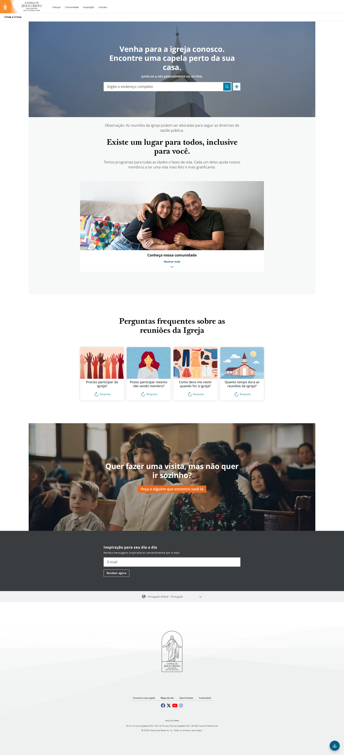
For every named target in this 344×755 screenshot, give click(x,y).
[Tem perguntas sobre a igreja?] (335, 746)
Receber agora (116, 573)
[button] (102, 373)
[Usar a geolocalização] (236, 87)
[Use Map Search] (227, 87)
